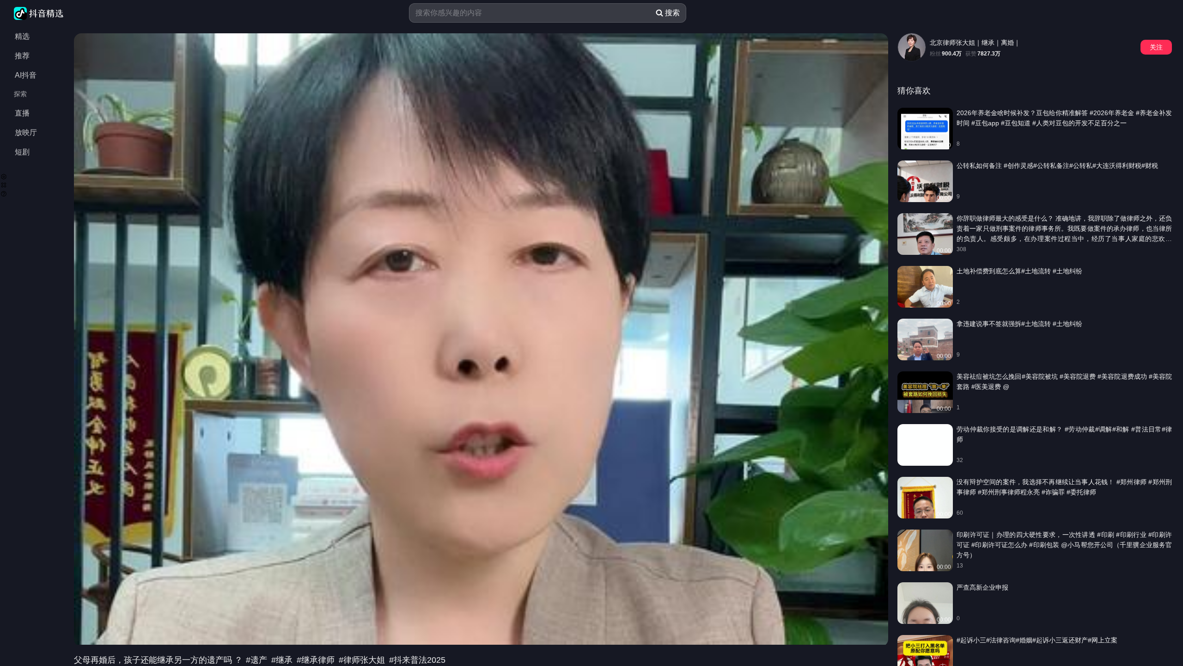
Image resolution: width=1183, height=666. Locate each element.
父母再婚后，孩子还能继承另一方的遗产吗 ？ (159, 660)
